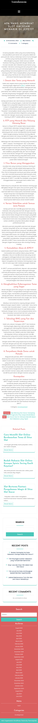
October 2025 (19, 654)
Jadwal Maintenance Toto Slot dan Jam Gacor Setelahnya (20, 578)
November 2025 (19, 652)
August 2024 (19, 691)
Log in (19, 705)
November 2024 (19, 683)
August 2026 (19, 628)
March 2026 (19, 641)
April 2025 (19, 670)
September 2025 (19, 657)
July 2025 (19, 662)
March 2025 (19, 673)
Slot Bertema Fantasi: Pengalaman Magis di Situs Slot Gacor (18, 489)
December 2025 (19, 649)
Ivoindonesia (19, 2)
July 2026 (19, 631)
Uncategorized (22, 407)
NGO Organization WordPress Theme (13, 721)
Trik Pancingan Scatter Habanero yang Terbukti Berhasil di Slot (20, 560)
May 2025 (19, 667)
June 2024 (19, 696)
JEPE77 (23, 85)
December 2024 (19, 680)
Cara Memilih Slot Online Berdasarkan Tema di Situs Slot (18, 437)
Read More (8, 450)
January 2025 (19, 678)
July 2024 (19, 694)
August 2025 (19, 659)
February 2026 (19, 644)
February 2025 (19, 675)
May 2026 (19, 636)
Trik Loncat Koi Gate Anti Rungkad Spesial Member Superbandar (20, 572)
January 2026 (19, 646)
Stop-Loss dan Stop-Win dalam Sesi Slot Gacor (20, 566)
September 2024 (19, 688)
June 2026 (19, 633)
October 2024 (19, 686)
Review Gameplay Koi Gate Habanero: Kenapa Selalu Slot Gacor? (20, 553)
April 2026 (19, 638)
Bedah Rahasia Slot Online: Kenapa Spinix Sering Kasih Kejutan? (18, 463)
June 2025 (19, 665)
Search (20, 522)
